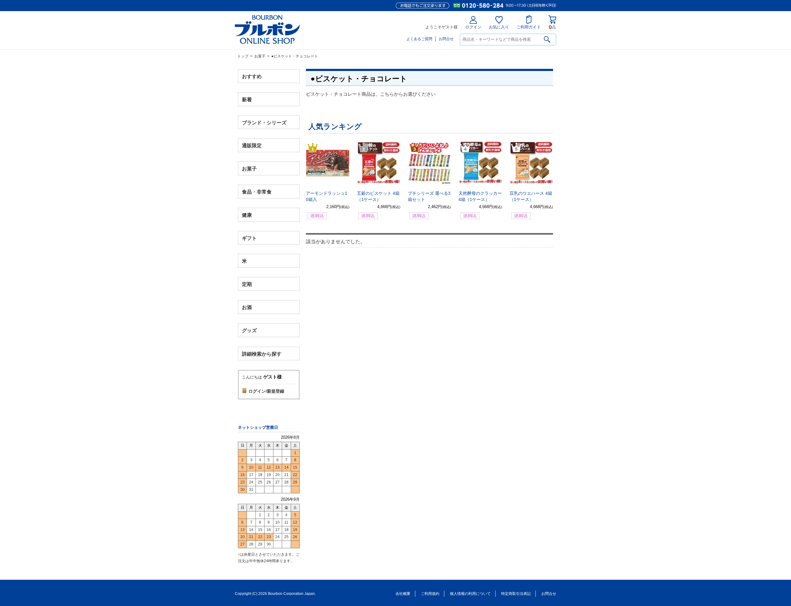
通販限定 (252, 145)
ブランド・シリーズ (264, 122)
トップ (242, 56)
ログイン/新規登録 (266, 391)
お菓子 (259, 56)
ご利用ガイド (529, 27)
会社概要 (403, 593)
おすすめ (252, 76)
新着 (247, 99)
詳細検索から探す (261, 353)
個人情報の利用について (470, 593)
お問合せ (446, 39)
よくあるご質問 (419, 39)
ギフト (249, 237)
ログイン (473, 27)
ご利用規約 (430, 593)
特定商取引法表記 (516, 593)
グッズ (249, 330)
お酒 (247, 307)
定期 (247, 284)
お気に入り (499, 27)
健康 (247, 214)
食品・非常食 (257, 191)
